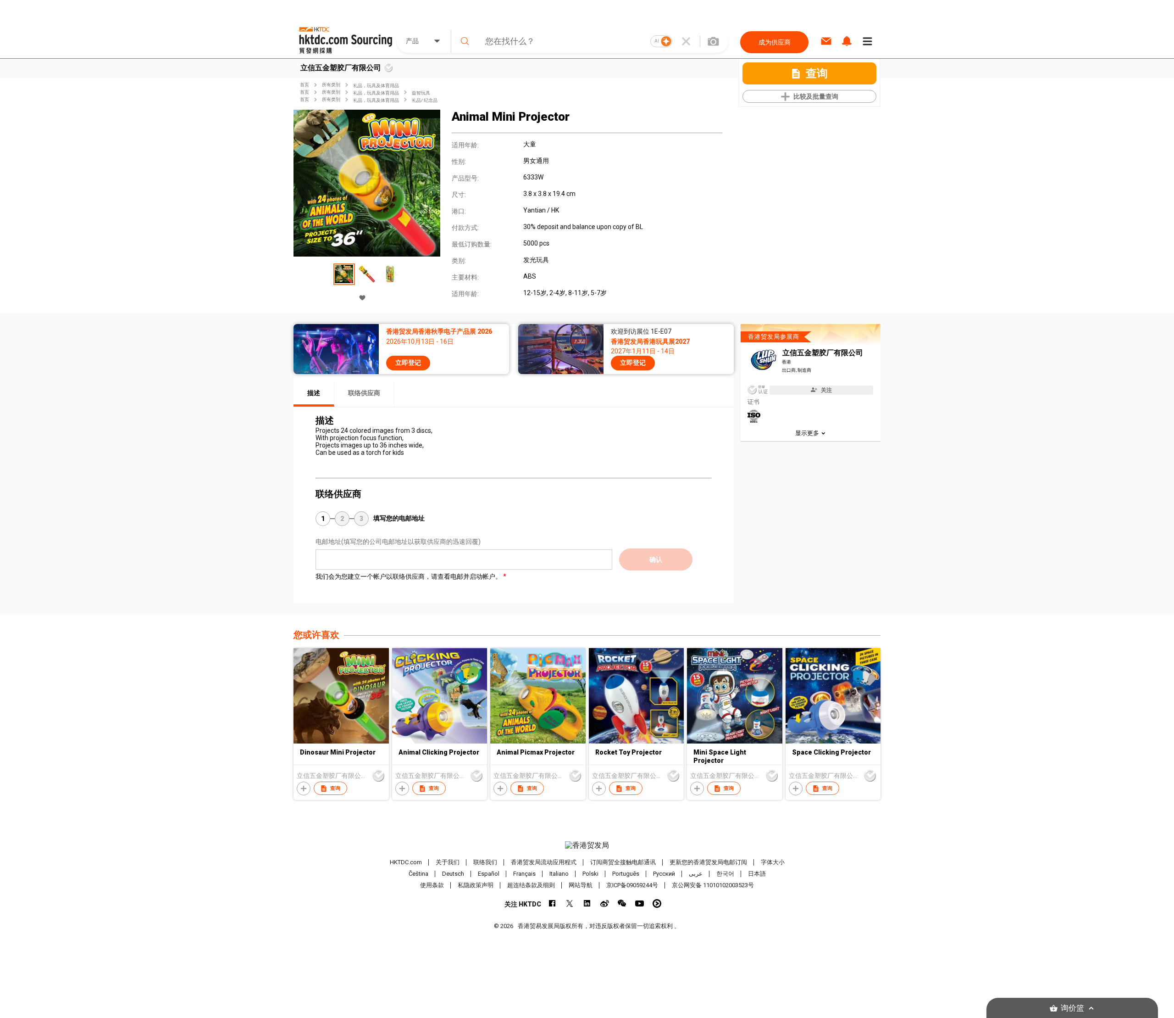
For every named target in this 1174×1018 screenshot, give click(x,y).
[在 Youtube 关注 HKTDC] (639, 903)
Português (625, 873)
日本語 (757, 873)
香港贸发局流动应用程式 (543, 862)
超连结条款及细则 (531, 885)
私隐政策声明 (475, 885)
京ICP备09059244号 (632, 885)
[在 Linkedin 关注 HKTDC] (587, 903)
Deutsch (453, 873)
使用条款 (432, 885)
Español (488, 873)
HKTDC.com (406, 862)
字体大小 (773, 862)
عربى (696, 873)
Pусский (664, 873)
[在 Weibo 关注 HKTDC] (604, 903)
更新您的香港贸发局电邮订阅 (708, 862)
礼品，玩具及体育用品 (376, 85)
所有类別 (331, 84)
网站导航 (581, 885)
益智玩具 (421, 92)
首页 (304, 84)
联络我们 (485, 862)
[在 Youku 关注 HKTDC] (657, 903)
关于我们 (448, 862)
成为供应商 (775, 42)
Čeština (418, 873)
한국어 (725, 873)
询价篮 (1072, 1008)
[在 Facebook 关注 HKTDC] (552, 903)
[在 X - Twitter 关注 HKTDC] (569, 903)
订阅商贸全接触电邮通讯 (623, 862)
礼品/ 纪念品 (424, 100)
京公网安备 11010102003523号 (713, 885)
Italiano (559, 873)
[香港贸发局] (587, 845)
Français (524, 873)
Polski (590, 873)
